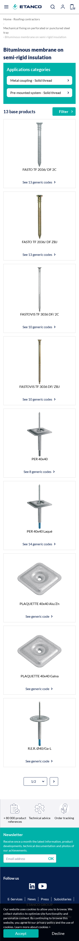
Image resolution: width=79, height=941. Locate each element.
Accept (21, 933)
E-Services (15, 899)
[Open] (6, 7)
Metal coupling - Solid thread (31, 80)
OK (51, 858)
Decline (58, 933)
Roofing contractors (26, 19)
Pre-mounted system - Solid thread (35, 93)
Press (45, 899)
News (32, 899)
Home (7, 19)
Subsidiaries (62, 899)
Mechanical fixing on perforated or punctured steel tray (36, 30)
